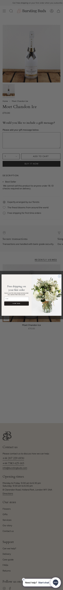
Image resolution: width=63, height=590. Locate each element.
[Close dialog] (59, 276)
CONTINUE (17, 303)
